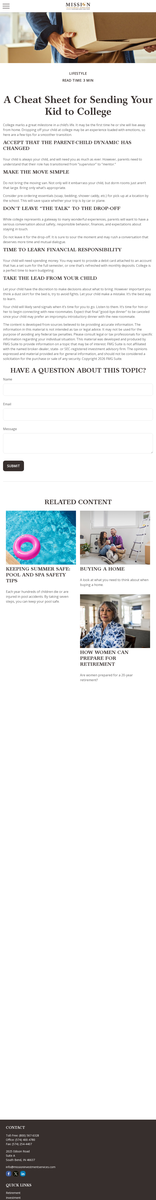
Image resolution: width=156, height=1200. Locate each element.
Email (7, 404)
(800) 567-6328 (29, 1135)
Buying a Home (102, 569)
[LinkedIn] (23, 1173)
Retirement (13, 1193)
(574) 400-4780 (25, 1140)
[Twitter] (15, 1173)
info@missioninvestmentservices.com (30, 1167)
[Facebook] (8, 1173)
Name (7, 379)
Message (10, 429)
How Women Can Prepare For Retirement (104, 658)
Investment (13, 1198)
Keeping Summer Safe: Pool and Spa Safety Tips (38, 575)
